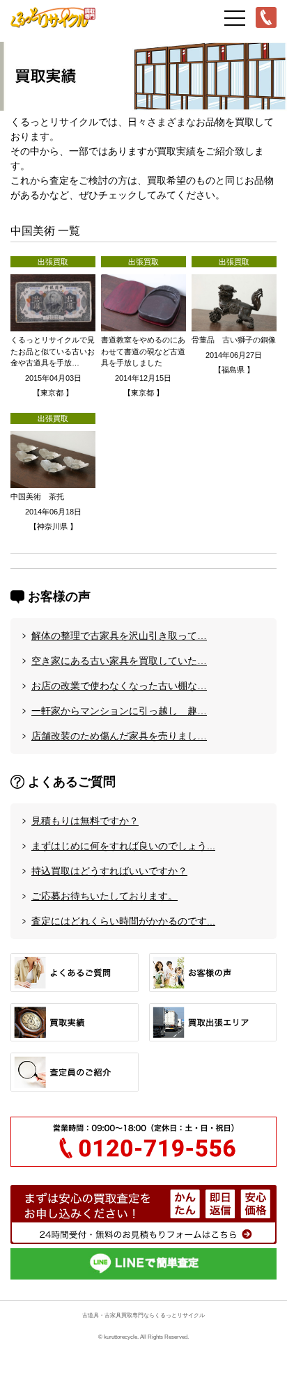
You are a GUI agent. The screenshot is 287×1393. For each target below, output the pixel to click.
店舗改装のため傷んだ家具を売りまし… (119, 735)
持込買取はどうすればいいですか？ (109, 870)
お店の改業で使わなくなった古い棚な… (119, 685)
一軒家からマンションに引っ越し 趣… (119, 710)
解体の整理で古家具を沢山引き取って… (119, 635)
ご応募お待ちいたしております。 (104, 896)
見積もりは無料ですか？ (85, 820)
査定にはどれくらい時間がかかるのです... (123, 921)
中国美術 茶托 (37, 496)
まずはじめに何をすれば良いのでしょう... (123, 845)
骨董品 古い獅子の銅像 (234, 340)
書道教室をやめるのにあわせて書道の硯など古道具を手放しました (143, 351)
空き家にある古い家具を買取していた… (119, 660)
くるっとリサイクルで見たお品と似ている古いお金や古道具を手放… (52, 351)
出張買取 (53, 262)
